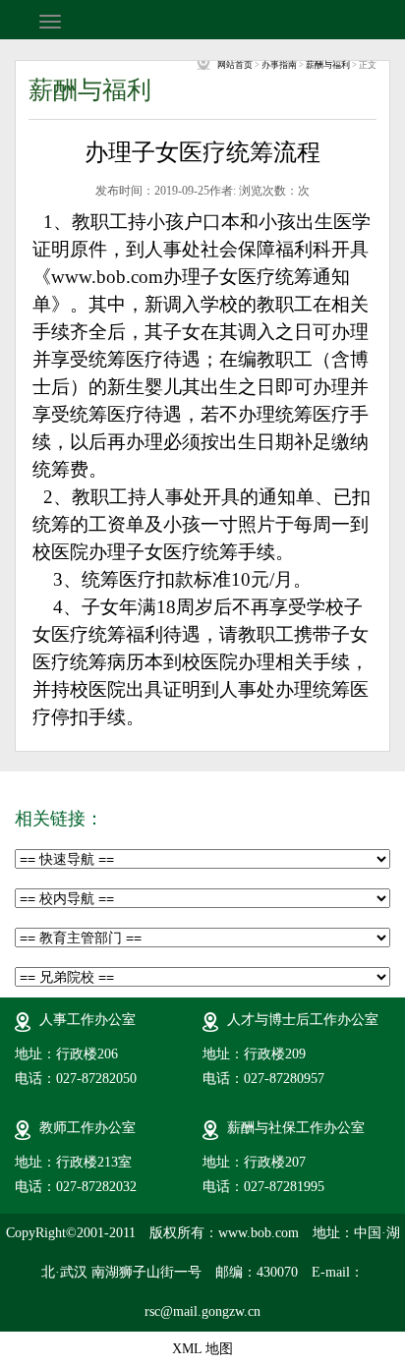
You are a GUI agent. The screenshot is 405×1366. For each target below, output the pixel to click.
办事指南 (279, 65)
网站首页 (235, 65)
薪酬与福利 (328, 65)
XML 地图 (202, 1348)
